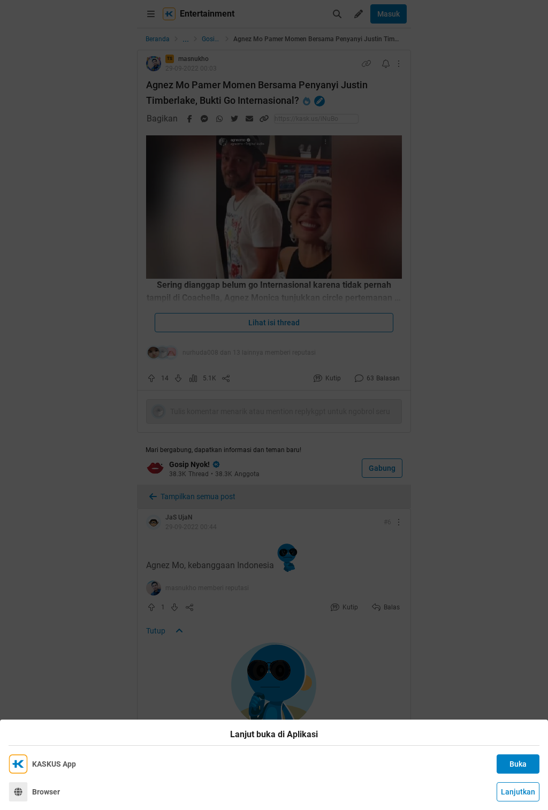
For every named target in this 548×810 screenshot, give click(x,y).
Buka (518, 764)
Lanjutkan (518, 792)
